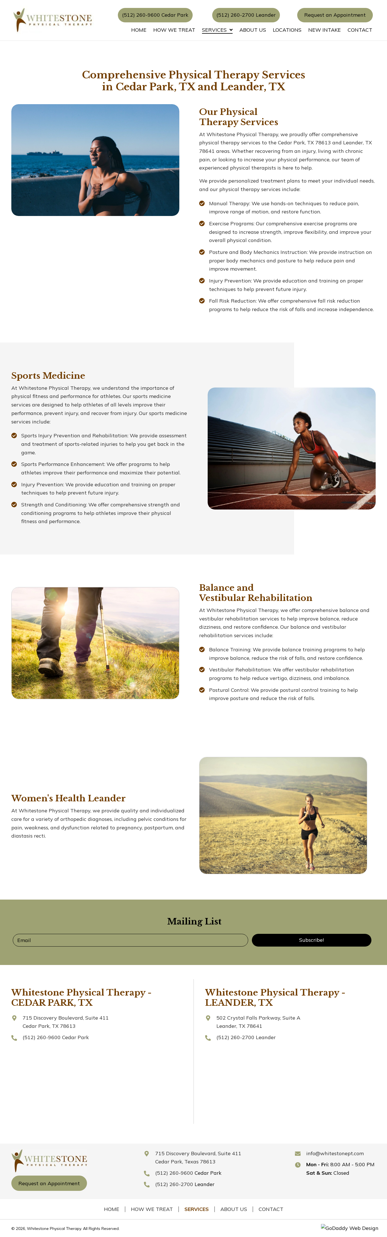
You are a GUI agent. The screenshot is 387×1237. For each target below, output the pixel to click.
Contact (271, 1209)
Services (196, 1209)
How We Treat (152, 1209)
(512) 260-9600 (42, 1037)
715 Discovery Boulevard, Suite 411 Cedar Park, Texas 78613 (198, 1157)
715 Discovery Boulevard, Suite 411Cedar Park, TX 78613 (66, 1022)
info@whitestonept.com (335, 1153)
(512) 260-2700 (235, 1037)
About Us (233, 1209)
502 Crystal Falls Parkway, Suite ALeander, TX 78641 (258, 1022)
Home (111, 1209)
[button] (155, 15)
